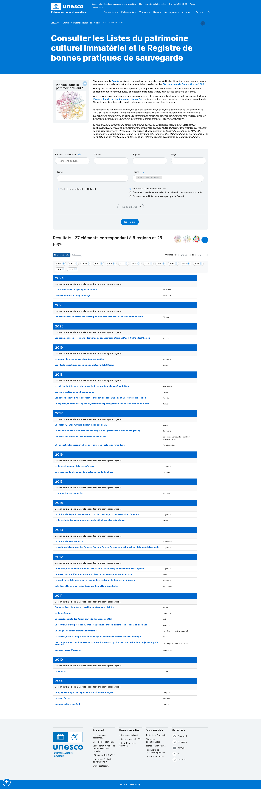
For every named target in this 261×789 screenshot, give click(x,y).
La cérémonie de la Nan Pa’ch (69, 541)
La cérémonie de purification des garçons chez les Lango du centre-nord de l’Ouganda (97, 514)
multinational (76, 189)
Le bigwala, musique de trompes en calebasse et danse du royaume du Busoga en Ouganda (99, 568)
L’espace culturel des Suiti (67, 704)
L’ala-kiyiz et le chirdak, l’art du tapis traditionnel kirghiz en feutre (86, 586)
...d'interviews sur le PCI (130, 739)
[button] (203, 24)
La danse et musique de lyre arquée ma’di (75, 466)
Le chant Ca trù (62, 698)
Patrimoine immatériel (82, 23)
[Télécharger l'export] (204, 241)
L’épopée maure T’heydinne (68, 650)
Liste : (60, 172)
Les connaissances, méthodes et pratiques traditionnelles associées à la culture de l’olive (99, 317)
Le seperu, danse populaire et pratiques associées (79, 359)
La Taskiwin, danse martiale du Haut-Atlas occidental (81, 425)
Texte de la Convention (156, 735)
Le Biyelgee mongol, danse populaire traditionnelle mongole (84, 692)
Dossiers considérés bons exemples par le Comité (158, 196)
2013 (174, 264)
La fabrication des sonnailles (69, 493)
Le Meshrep (60, 671)
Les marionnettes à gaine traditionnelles (74, 392)
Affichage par (170, 255)
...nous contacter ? (101, 766)
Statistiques (76, 255)
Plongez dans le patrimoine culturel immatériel (118, 99)
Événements (127, 12)
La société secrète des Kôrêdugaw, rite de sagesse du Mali (83, 619)
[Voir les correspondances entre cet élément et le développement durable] (196, 239)
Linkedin (182, 759)
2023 (74, 264)
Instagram (182, 742)
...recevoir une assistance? (99, 736)
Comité (115, 81)
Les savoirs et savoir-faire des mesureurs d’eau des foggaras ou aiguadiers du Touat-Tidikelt (100, 398)
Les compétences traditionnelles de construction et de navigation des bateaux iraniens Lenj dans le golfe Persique (106, 643)
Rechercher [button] (208, 12)
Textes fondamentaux (156, 746)
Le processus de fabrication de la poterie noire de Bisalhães (84, 472)
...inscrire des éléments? (103, 742)
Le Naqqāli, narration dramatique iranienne (76, 631)
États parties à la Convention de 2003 (183, 84)
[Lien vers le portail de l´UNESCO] (69, 6)
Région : (137, 154)
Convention (110, 12)
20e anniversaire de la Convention (152, 4)
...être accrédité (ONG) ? (104, 755)
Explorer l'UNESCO (176, 4)
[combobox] (111, 160)
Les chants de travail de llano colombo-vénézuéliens (80, 436)
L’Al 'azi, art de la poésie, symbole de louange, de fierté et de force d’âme (90, 445)
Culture (66, 23)
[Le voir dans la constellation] (178, 239)
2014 (161, 264)
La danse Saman (63, 613)
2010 (60, 269)
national (91, 189)
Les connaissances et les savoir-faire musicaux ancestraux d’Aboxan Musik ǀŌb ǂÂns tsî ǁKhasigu (102, 338)
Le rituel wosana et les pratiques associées (76, 289)
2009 (73, 269)
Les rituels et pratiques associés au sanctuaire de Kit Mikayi (84, 365)
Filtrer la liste (129, 222)
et (192, 255)
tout (62, 189)
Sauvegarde (170, 12)
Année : (98, 154)
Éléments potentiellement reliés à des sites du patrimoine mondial (166, 192)
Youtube (182, 748)
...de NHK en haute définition (127, 744)
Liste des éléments (61, 255)
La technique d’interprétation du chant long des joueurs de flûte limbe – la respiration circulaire (101, 625)
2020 (86, 264)
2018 (111, 264)
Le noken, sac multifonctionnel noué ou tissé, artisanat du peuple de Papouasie (93, 574)
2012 (186, 264)
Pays (198, 12)
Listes (156, 12)
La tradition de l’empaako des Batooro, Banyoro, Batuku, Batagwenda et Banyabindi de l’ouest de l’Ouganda (107, 547)
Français (193, 4)
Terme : (137, 172)
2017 (124, 264)
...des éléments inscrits (129, 735)
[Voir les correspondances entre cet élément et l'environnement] (187, 239)
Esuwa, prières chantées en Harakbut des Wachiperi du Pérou (85, 607)
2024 (61, 264)
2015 (149, 264)
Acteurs (186, 12)
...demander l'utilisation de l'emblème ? (103, 760)
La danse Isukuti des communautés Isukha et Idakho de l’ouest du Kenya (90, 520)
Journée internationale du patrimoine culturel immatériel (114, 4)
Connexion (96, 8)
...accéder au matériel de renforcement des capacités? (104, 748)
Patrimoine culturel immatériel (69, 12)
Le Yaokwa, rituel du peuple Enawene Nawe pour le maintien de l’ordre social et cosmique (98, 636)
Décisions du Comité (155, 756)
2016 (137, 264)
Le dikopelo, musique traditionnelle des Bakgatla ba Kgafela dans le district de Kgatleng (97, 430)
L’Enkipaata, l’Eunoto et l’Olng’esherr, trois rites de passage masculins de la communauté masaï (102, 403)
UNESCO (55, 23)
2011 (199, 264)
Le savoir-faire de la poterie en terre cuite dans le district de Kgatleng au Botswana (95, 580)
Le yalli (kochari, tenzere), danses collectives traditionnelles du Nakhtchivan (92, 386)
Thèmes (143, 12)
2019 (99, 264)
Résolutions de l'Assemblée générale (155, 751)
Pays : (174, 154)
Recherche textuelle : (66, 154)
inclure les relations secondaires (149, 188)
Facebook (182, 736)
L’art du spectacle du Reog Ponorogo (72, 295)
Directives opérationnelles (153, 740)
